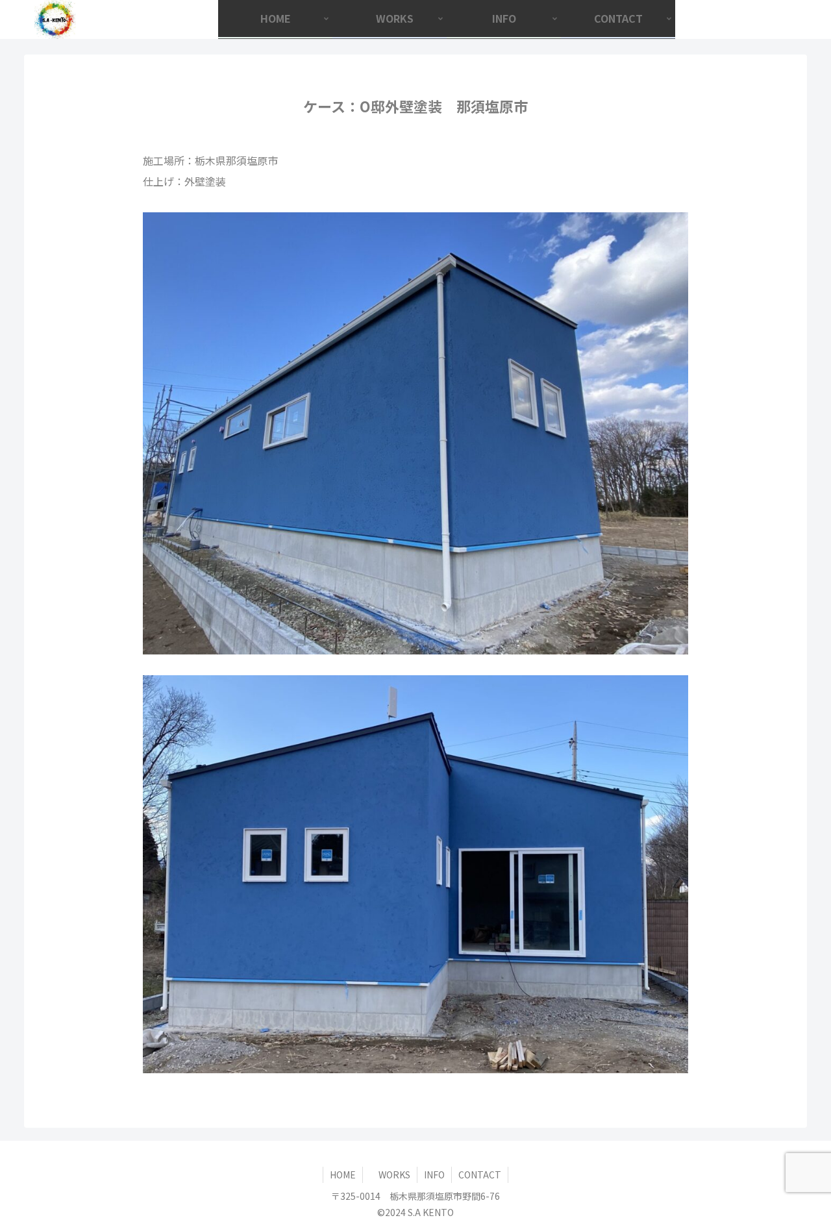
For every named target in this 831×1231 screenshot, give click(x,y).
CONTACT (479, 1174)
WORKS (389, 1174)
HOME (343, 1174)
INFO (434, 1174)
